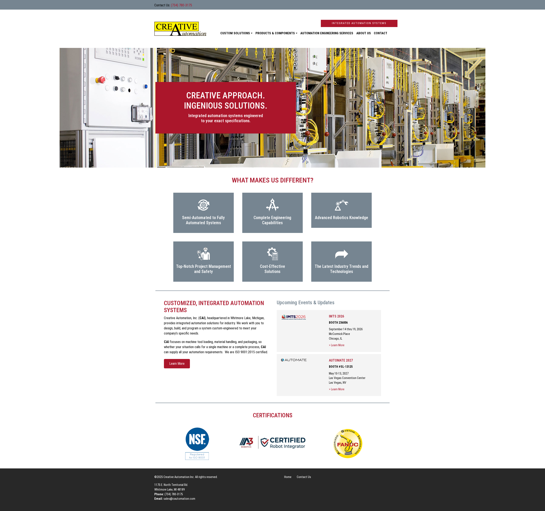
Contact (380, 33)
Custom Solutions (235, 33)
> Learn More (336, 345)
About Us (363, 33)
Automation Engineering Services (326, 33)
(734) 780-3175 (181, 5)
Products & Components (275, 33)
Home (287, 477)
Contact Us (304, 477)
